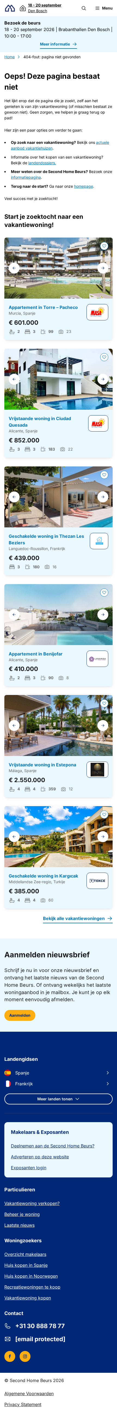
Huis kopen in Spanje (26, 1265)
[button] (84, 8)
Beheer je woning (22, 1214)
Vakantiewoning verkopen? (32, 1203)
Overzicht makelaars (25, 1254)
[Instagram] (25, 1356)
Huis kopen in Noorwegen (31, 1276)
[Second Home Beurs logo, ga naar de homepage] (10, 8)
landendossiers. (42, 162)
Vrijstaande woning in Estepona (42, 764)
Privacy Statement (22, 1404)
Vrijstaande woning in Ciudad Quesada (40, 422)
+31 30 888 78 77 (40, 1325)
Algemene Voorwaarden (29, 1393)
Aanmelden (19, 1015)
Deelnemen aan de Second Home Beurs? (52, 1146)
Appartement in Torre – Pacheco (43, 307)
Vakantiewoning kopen (27, 1298)
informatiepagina (26, 177)
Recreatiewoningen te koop (32, 1287)
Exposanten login (28, 1167)
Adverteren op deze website (40, 1156)
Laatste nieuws (19, 1225)
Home (9, 56)
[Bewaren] (104, 246)
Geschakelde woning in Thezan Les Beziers (46, 539)
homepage (83, 186)
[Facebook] (9, 1356)
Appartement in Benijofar (36, 654)
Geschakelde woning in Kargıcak (43, 876)
